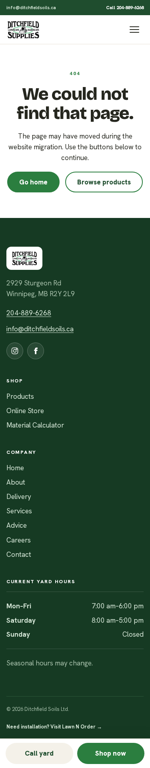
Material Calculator (35, 425)
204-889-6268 (28, 313)
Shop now (110, 753)
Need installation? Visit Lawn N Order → (54, 726)
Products (20, 396)
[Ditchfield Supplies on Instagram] (14, 350)
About (15, 482)
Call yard (39, 753)
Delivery (18, 496)
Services (19, 511)
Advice (16, 525)
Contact (18, 554)
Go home (33, 182)
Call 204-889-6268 (125, 7)
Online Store (25, 410)
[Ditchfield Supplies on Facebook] (35, 350)
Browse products (104, 182)
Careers (18, 540)
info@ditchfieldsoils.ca (31, 7)
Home (15, 467)
